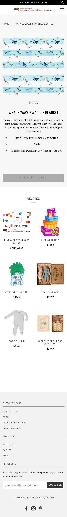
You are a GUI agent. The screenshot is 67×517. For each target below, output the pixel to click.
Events (7, 450)
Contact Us (10, 411)
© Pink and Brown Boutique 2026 (33, 497)
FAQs (6, 417)
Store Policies (12, 428)
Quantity (33, 159)
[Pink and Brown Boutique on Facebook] (26, 509)
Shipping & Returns (15, 422)
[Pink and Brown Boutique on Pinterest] (40, 509)
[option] (33, 64)
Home (6, 24)
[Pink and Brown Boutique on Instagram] (33, 509)
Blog (6, 456)
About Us (8, 444)
